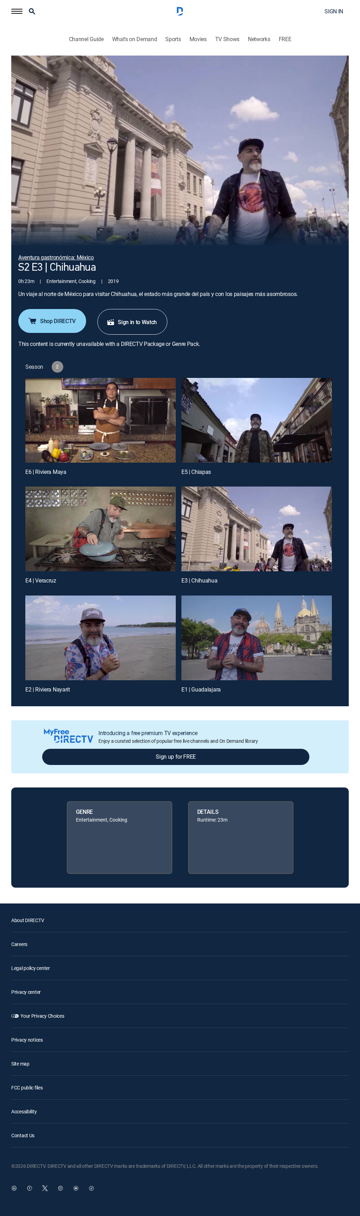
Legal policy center (30, 968)
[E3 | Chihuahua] (256, 529)
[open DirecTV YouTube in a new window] (76, 1188)
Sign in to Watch (137, 322)
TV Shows (227, 39)
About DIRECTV (27, 920)
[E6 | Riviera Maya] (100, 420)
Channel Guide (86, 39)
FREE (285, 39)
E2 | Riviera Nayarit (47, 689)
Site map (20, 1063)
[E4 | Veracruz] (100, 529)
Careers (19, 944)
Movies (198, 39)
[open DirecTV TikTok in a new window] (91, 1188)
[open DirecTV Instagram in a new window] (60, 1188)
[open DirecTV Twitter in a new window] (45, 1188)
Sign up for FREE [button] (176, 756)
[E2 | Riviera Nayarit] (100, 638)
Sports (173, 39)
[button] (16, 11)
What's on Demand (134, 39)
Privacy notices (27, 1039)
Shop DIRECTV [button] (58, 321)
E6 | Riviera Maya (45, 472)
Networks (259, 39)
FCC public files (27, 1087)
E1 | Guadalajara (201, 689)
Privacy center (26, 992)
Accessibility (24, 1111)
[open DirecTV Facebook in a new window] (29, 1188)
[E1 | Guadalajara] (256, 638)
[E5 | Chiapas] (256, 420)
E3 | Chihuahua (199, 580)
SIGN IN (333, 11)
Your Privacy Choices (42, 1015)
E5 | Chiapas (196, 472)
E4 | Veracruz (40, 580)
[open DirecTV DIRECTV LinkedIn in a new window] (14, 1188)
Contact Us (22, 1135)
